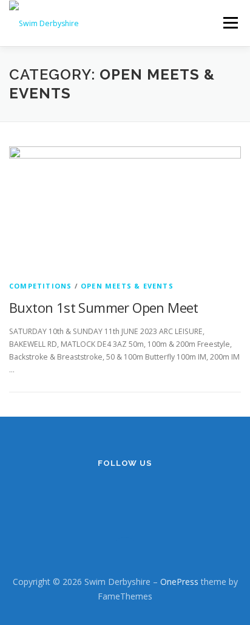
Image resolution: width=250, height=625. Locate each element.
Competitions (40, 285)
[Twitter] (140, 495)
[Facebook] (110, 495)
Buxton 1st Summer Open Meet (103, 307)
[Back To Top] (125, 553)
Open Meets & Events (127, 285)
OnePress (179, 581)
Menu (230, 23)
